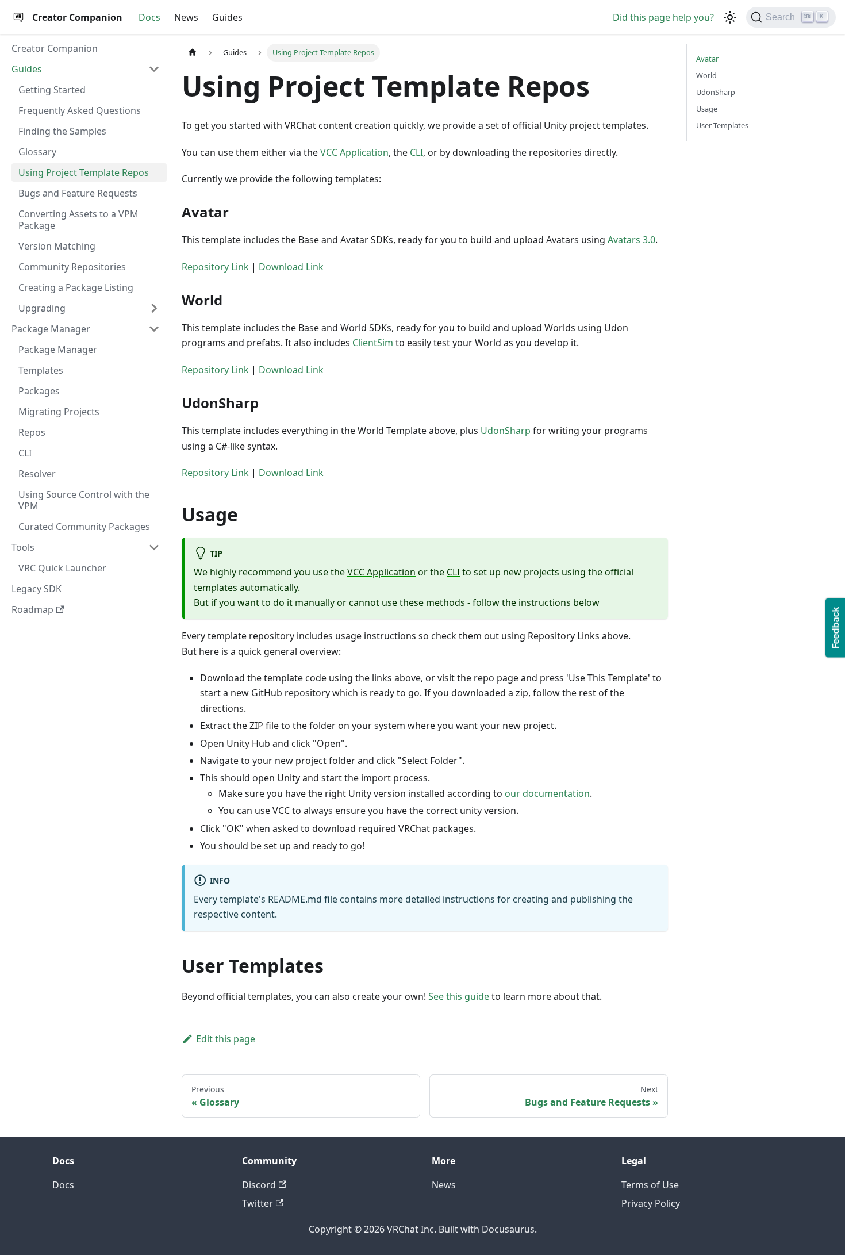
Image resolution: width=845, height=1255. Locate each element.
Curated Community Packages (84, 526)
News (186, 17)
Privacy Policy (650, 1203)
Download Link (291, 266)
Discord (259, 1185)
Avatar (707, 58)
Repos (31, 432)
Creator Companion (54, 48)
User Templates (722, 125)
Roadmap (32, 609)
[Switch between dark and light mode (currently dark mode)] (730, 17)
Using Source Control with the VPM (83, 500)
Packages (39, 391)
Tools (22, 547)
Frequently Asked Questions (79, 110)
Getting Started (52, 89)
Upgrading (42, 308)
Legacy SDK (36, 588)
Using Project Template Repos (83, 172)
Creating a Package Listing (75, 287)
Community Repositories (72, 266)
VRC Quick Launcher (62, 568)
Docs (149, 17)
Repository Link (215, 266)
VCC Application (354, 152)
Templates (40, 370)
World (706, 75)
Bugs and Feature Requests (77, 193)
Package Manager (50, 329)
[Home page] (192, 53)
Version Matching (56, 246)
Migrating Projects (58, 411)
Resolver (37, 473)
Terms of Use (650, 1185)
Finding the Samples (62, 131)
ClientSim (372, 342)
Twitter (257, 1203)
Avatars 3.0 (631, 239)
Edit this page (225, 1039)
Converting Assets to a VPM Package (78, 220)
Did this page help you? (663, 17)
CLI (25, 453)
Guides (227, 17)
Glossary (37, 151)
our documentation (547, 793)
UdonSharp (506, 430)
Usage (706, 108)
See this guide (458, 996)
